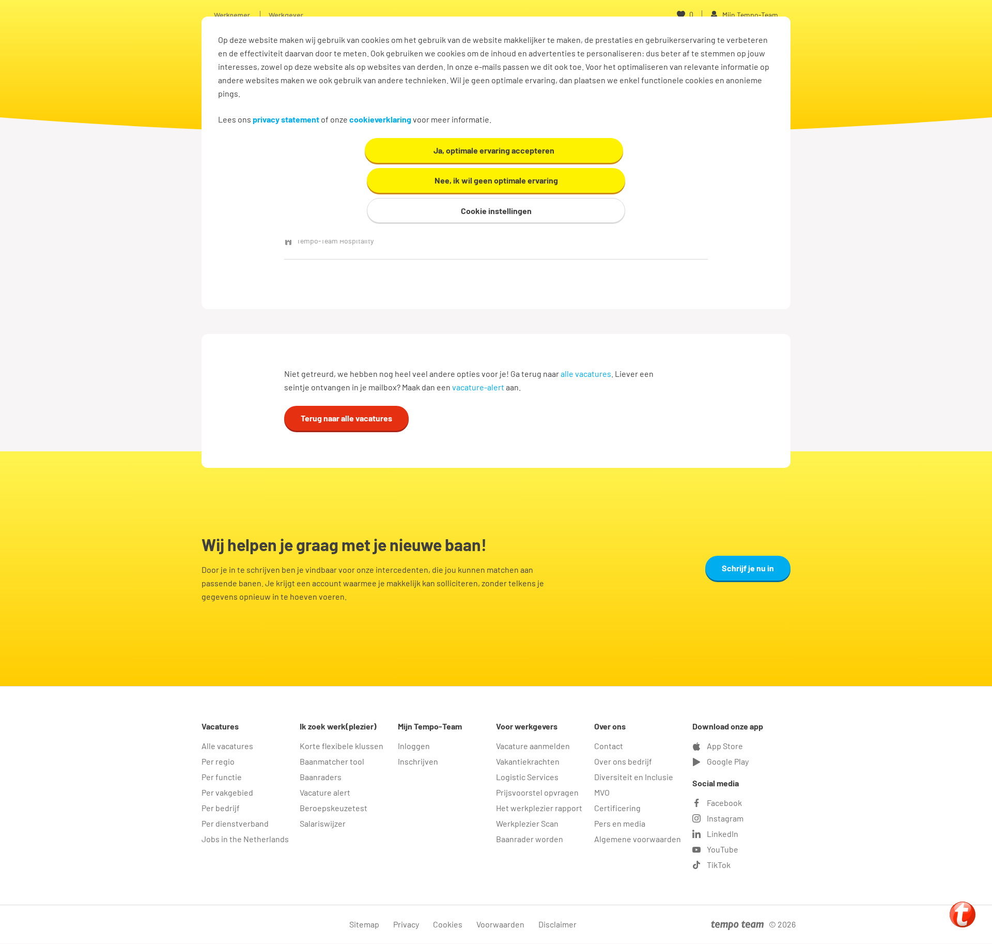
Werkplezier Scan (527, 823)
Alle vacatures (227, 746)
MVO (602, 792)
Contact (608, 746)
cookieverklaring (380, 119)
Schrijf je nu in (748, 568)
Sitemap (364, 924)
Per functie (222, 777)
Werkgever (286, 14)
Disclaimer (557, 924)
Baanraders (321, 777)
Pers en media (619, 823)
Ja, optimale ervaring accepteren (493, 150)
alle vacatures (586, 373)
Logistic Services (527, 777)
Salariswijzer (323, 823)
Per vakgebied (227, 792)
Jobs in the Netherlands (245, 839)
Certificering (617, 808)
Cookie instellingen (496, 211)
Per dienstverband (235, 823)
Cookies (447, 924)
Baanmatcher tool (332, 761)
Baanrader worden (529, 839)
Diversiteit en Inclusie (633, 777)
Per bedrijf (221, 808)
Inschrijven (418, 761)
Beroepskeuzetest (333, 808)
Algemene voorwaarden (637, 839)
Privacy (406, 924)
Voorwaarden (500, 924)
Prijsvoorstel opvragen (537, 792)
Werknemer (232, 14)
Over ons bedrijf (623, 761)
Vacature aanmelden (533, 746)
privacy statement (286, 119)
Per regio (218, 761)
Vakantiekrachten (528, 761)
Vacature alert (325, 792)
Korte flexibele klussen (341, 746)
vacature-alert (478, 387)
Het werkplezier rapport (539, 808)
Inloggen (414, 746)
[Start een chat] (962, 914)
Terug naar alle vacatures (346, 418)
